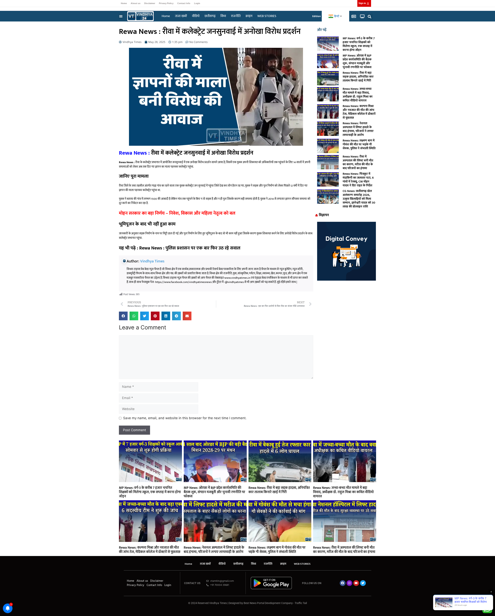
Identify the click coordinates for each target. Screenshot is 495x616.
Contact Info (183, 3)
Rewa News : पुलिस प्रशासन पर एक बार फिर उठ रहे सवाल (189, 248)
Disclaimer (149, 3)
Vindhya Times (152, 261)
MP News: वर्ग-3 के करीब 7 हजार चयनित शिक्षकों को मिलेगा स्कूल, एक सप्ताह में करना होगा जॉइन (359, 44)
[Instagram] (349, 583)
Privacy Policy (166, 3)
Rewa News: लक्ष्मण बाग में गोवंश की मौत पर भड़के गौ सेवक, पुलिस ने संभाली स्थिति (359, 144)
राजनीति (236, 16)
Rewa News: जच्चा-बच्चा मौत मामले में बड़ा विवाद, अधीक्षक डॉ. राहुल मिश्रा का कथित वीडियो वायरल (357, 94)
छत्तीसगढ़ (210, 16)
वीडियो (196, 16)
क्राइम (249, 16)
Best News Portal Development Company (268, 603)
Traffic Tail (301, 603)
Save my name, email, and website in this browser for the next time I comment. (185, 418)
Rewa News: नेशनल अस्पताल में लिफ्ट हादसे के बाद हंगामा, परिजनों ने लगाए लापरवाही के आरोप (358, 129)
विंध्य (223, 16)
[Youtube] (356, 583)
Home (124, 3)
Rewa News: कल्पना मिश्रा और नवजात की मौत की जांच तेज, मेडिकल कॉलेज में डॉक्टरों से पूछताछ (359, 112)
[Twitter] (363, 583)
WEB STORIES (266, 16)
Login (197, 3)
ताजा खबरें (181, 16)
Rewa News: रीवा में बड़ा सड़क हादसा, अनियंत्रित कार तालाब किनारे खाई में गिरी (358, 76)
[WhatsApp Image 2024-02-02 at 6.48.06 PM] (346, 279)
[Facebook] (343, 583)
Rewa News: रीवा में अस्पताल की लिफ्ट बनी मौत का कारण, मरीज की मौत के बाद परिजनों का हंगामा (358, 162)
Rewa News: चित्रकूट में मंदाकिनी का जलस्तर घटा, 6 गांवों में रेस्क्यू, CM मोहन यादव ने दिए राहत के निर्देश (358, 179)
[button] (121, 16)
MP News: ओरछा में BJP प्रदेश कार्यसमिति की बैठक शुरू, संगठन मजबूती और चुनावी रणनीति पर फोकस (357, 61)
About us (135, 3)
